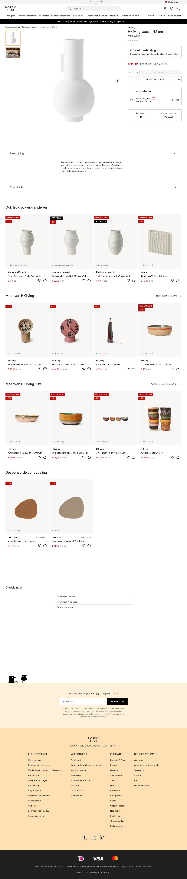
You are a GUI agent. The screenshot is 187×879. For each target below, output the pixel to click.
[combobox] (173, 2)
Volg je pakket (34, 790)
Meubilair (114, 16)
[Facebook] (84, 837)
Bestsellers (115, 790)
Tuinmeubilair (77, 790)
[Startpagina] (10, 8)
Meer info (174, 100)
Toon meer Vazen (65, 607)
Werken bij (139, 770)
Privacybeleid (34, 801)
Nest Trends (115, 811)
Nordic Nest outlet (142, 785)
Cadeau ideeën (117, 806)
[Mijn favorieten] (171, 8)
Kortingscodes (116, 826)
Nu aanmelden (172, 54)
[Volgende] (117, 81)
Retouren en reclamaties (39, 765)
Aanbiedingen (175, 16)
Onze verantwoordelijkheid (146, 765)
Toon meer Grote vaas (67, 597)
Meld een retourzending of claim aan (45, 770)
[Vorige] (30, 81)
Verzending (33, 785)
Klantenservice (35, 760)
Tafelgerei (10, 16)
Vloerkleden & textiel (97, 16)
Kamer (113, 801)
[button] (133, 40)
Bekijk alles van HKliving (166, 296)
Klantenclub (33, 775)
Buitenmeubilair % (131, 16)
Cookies (32, 806)
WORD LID (105, 2)
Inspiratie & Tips (117, 760)
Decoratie (26, 27)
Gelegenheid (116, 795)
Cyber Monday (117, 821)
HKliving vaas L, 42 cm (48, 27)
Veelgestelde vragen (37, 780)
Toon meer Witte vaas (67, 602)
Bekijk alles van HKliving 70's (164, 384)
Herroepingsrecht (36, 816)
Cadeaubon (76, 795)
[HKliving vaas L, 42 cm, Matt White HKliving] (73, 81)
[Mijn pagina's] (165, 8)
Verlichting (78, 16)
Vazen (34, 27)
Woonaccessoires (27, 16)
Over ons (138, 760)
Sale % (113, 780)
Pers (136, 780)
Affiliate (137, 775)
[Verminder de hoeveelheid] (130, 72)
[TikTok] (102, 837)
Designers (115, 770)
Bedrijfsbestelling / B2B (38, 811)
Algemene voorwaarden (39, 795)
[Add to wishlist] (40, 280)
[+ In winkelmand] (45, 280)
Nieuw (151, 16)
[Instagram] (93, 837)
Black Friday (115, 816)
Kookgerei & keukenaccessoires (54, 16)
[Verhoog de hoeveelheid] (137, 72)
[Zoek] (69, 8)
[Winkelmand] (178, 8)
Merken (161, 16)
